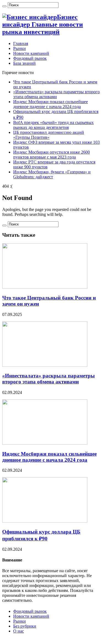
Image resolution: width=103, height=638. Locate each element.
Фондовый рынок (30, 58)
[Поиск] (4, 6)
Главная (20, 43)
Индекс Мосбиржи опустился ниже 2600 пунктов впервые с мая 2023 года (51, 154)
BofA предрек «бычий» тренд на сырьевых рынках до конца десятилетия (53, 125)
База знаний (24, 63)
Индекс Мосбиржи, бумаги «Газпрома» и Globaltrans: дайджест (52, 174)
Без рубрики (24, 626)
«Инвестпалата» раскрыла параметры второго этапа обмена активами (56, 94)
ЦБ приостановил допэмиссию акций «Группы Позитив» (48, 135)
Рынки (19, 48)
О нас (18, 631)
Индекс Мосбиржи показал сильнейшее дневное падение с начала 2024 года (50, 104)
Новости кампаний (31, 53)
